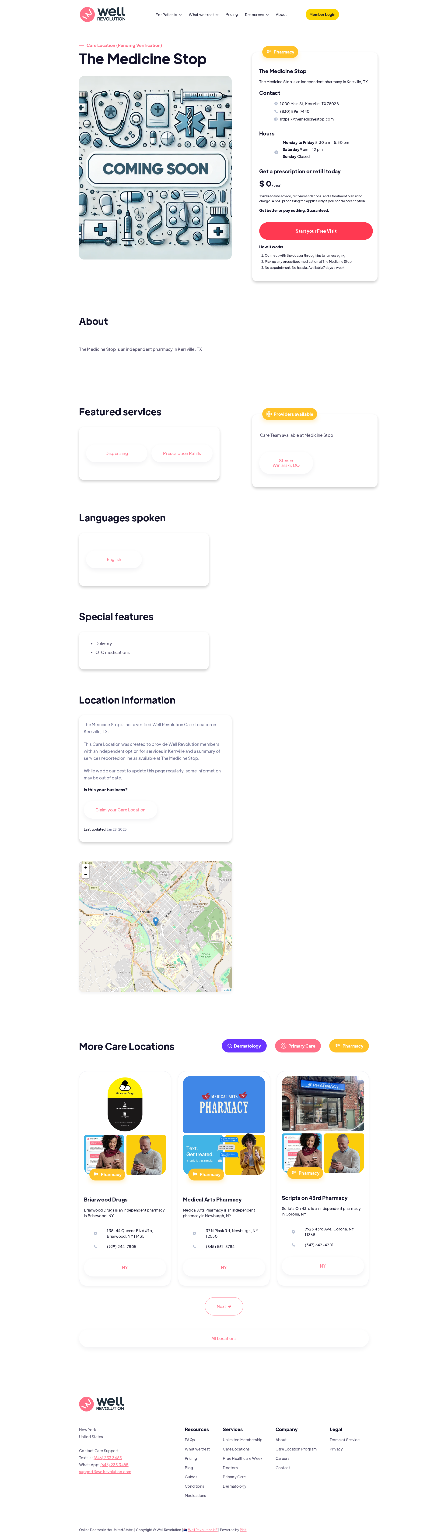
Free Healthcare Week (242, 1458)
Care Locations (236, 1449)
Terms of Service (345, 1439)
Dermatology (234, 1486)
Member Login (322, 14)
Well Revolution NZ (202, 1530)
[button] (169, 15)
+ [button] (85, 868)
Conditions (194, 1486)
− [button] (85, 875)
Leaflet (227, 990)
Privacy (336, 1449)
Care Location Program (296, 1449)
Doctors (230, 1467)
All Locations (224, 1338)
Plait (243, 1530)
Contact (283, 1467)
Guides (191, 1476)
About (281, 14)
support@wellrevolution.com (105, 1471)
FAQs (190, 1439)
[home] (102, 14)
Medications (195, 1495)
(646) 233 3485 (108, 1457)
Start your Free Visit (316, 231)
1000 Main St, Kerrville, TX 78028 (309, 103)
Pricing (232, 14)
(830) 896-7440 (294, 111)
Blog (189, 1467)
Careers (283, 1458)
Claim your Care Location (120, 809)
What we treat (197, 1449)
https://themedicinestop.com (307, 119)
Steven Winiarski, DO (286, 463)
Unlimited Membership (242, 1439)
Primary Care (234, 1476)
